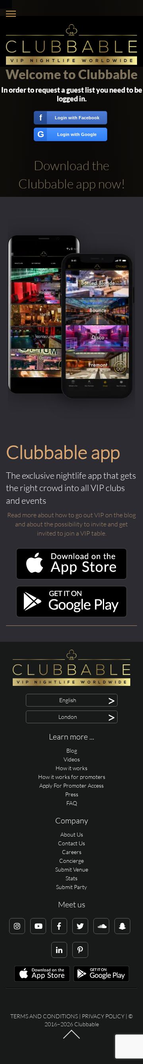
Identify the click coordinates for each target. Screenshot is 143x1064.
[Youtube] (38, 926)
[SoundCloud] (101, 926)
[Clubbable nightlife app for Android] (71, 615)
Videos (72, 759)
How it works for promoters (71, 776)
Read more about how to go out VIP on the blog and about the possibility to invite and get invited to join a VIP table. (71, 524)
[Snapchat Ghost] (122, 926)
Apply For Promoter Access (71, 785)
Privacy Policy (103, 1016)
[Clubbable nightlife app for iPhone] (71, 577)
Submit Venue (71, 869)
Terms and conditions (44, 1016)
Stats (71, 878)
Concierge (71, 860)
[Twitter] (80, 926)
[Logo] (71, 44)
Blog (71, 750)
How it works (71, 768)
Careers (71, 851)
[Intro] (71, 1038)
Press (71, 794)
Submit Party (71, 886)
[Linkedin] (59, 950)
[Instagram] (17, 926)
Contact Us (71, 843)
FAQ (71, 803)
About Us (71, 834)
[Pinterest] (80, 950)
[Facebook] (59, 926)
